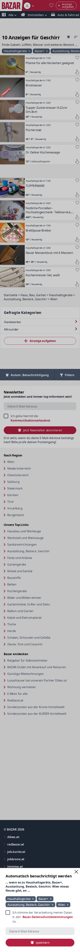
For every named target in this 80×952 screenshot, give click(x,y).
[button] (76, 872)
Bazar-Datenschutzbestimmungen (48, 917)
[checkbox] (40, 917)
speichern (42, 943)
